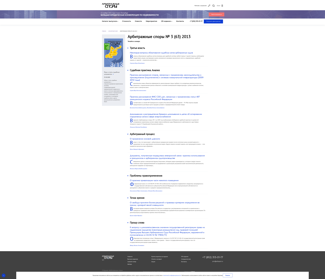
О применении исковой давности (145, 139)
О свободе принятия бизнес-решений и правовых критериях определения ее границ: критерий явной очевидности (164, 203)
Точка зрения (137, 197)
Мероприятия (151, 21)
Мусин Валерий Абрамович (137, 149)
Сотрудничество (186, 259)
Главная (104, 31)
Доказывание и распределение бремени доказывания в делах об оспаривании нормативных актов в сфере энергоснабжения (166, 115)
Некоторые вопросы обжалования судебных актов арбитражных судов (161, 52)
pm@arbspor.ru (217, 261)
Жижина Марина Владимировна (138, 168)
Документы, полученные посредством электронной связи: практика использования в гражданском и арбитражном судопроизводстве (167, 156)
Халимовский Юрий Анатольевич (139, 191)
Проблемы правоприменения (146, 175)
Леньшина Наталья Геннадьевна (138, 127)
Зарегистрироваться (216, 14)
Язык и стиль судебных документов (112, 73)
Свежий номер (131, 261)
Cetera (193, 271)
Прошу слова (137, 222)
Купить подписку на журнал (159, 256)
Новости (138, 21)
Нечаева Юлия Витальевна (155, 191)
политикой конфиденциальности (172, 275)
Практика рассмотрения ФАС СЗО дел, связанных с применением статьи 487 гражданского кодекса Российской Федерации (165, 98)
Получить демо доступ (213, 21)
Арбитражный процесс (142, 134)
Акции (153, 261)
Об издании (184, 256)
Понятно (227, 275)
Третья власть (137, 47)
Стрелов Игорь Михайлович (137, 63)
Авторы (129, 264)
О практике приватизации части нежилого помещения (154, 180)
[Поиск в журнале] (214, 6)
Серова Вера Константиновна (138, 90)
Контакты (180, 21)
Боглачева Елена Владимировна (138, 108)
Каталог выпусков (113, 31)
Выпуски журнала (132, 259)
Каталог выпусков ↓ (110, 21)
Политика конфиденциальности (153, 271)
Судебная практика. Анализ (145, 70)
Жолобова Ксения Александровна (155, 108)
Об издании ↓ (166, 21)
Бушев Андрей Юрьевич (136, 215)
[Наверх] (4, 275)
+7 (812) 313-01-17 (196, 21)
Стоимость (126, 21)
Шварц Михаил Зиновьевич (137, 245)
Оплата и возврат (156, 259)
